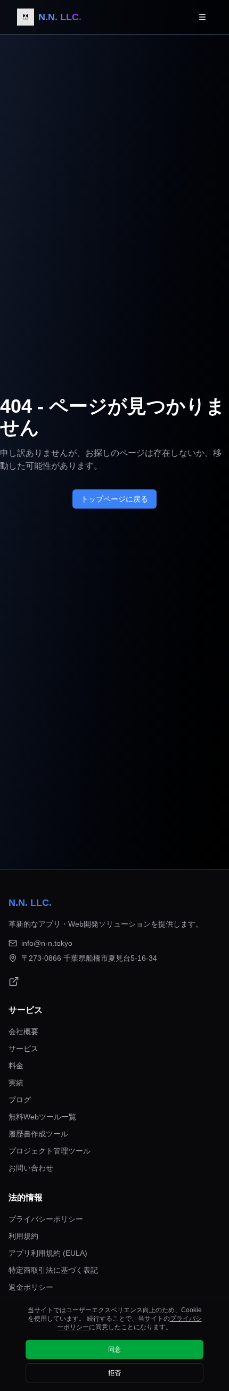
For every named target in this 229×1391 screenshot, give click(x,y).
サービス (23, 1048)
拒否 (114, 1373)
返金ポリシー (31, 1287)
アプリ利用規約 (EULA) (48, 1253)
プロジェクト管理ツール (50, 1151)
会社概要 (23, 1031)
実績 (16, 1082)
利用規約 (23, 1236)
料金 (16, 1065)
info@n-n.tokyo (46, 943)
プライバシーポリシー (46, 1219)
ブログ (20, 1099)
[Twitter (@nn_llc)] (14, 981)
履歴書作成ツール (38, 1134)
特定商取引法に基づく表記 (53, 1270)
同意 (114, 1349)
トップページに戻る (114, 499)
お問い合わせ (31, 1168)
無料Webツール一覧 (42, 1116)
